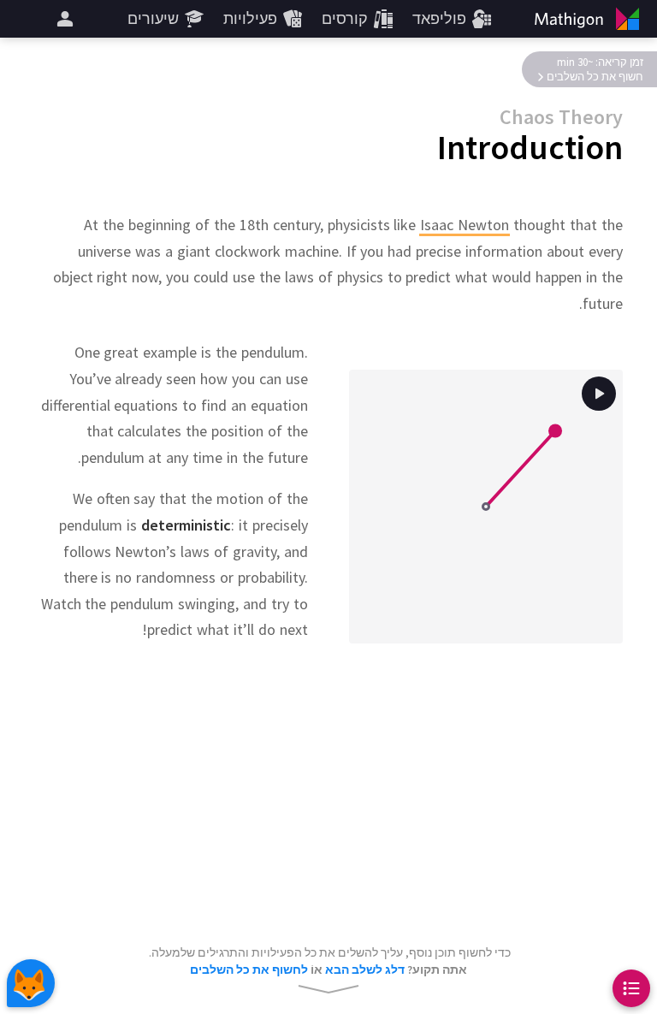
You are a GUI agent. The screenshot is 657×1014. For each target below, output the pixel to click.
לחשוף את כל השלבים (249, 969)
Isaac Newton (464, 224)
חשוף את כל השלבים (595, 76)
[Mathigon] (590, 19)
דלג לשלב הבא (365, 969)
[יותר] (65, 19)
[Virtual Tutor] (31, 983)
